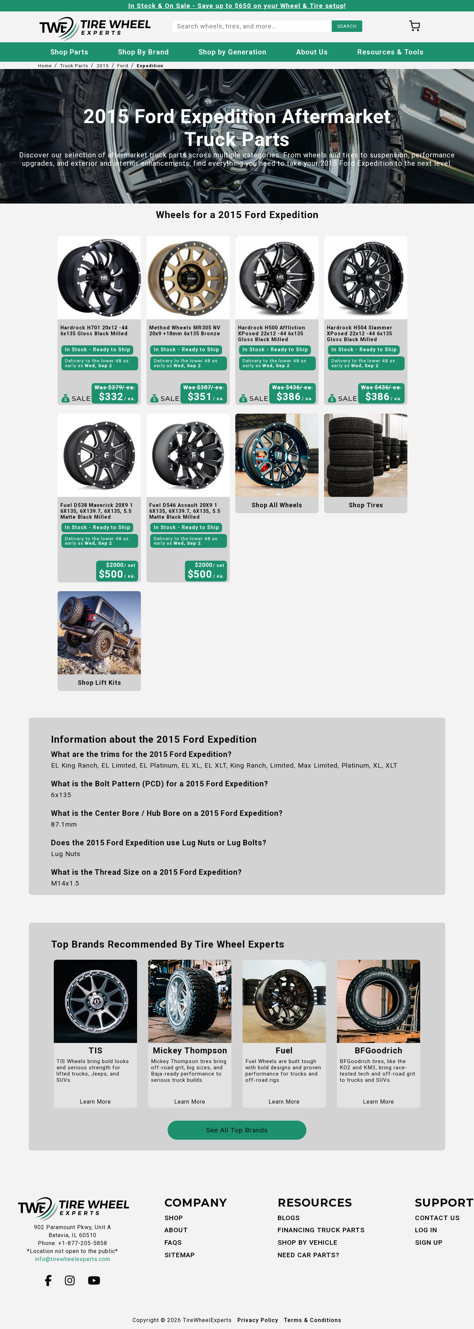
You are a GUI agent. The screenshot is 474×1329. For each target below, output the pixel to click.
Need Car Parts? (308, 1255)
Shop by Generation (232, 52)
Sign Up (429, 1242)
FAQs (173, 1242)
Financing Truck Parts (321, 1230)
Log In (426, 1230)
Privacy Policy (257, 1320)
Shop (173, 1218)
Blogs (289, 1218)
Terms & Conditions (312, 1320)
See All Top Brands (237, 1130)
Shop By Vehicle (308, 1242)
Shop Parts (69, 52)
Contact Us (437, 1218)
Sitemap (179, 1255)
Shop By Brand (143, 52)
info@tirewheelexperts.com (72, 1259)
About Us (312, 52)
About (176, 1230)
